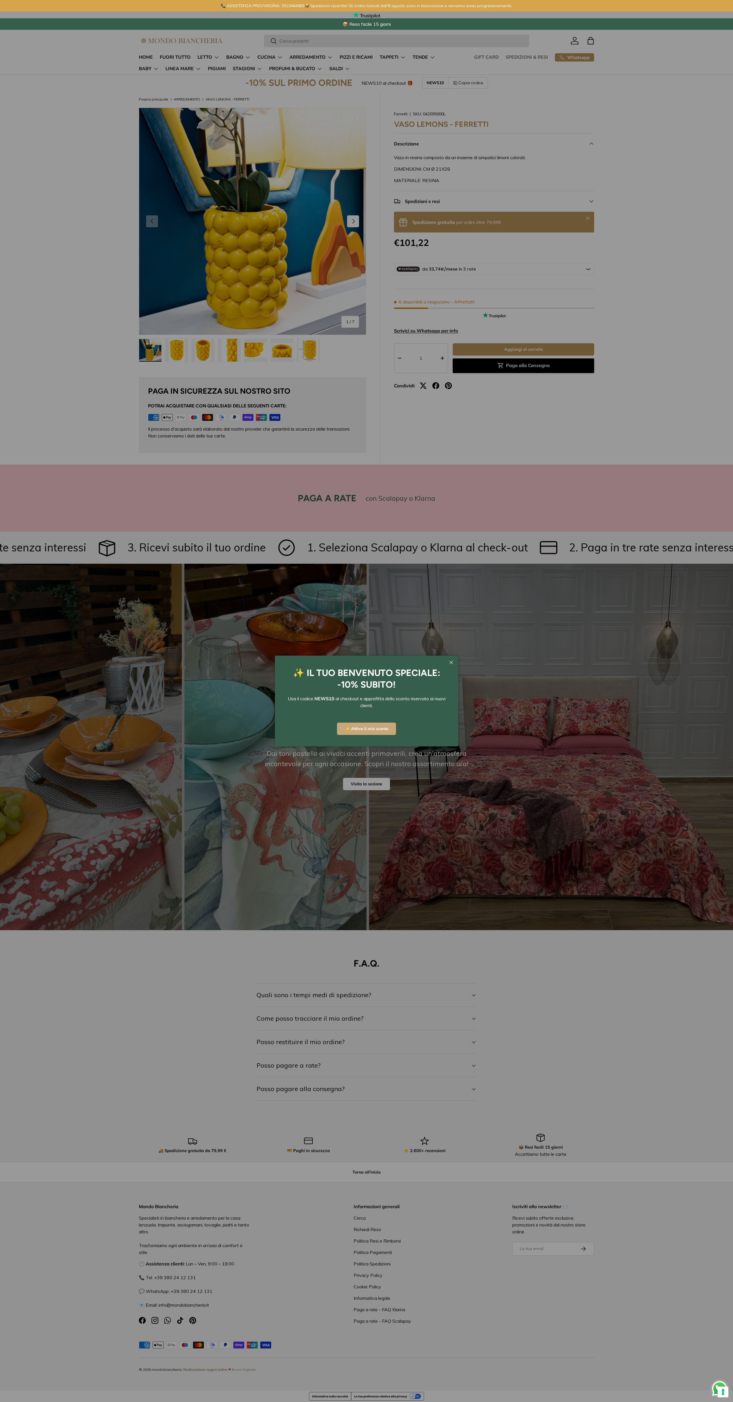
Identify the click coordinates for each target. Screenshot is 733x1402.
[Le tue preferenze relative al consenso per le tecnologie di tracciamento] (723, 1392)
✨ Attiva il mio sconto (366, 728)
